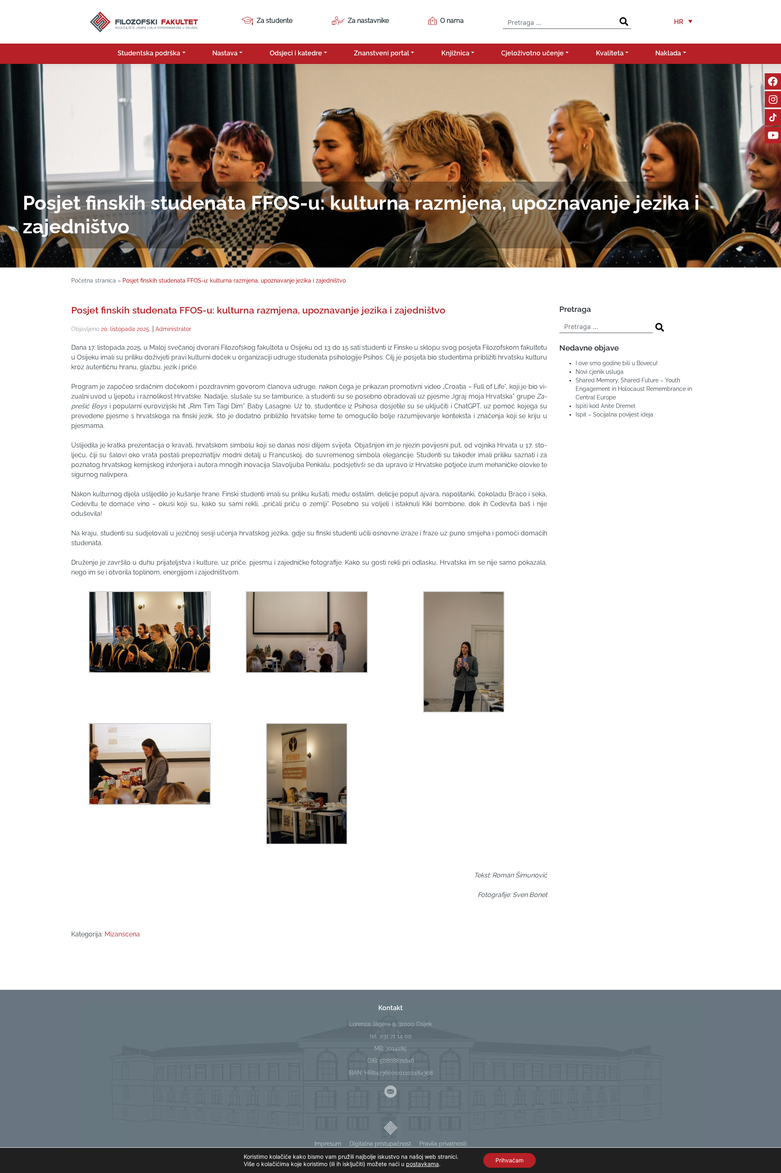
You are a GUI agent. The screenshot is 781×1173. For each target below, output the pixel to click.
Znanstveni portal (381, 53)
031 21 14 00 (396, 1036)
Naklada (668, 53)
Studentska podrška (149, 53)
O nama (452, 20)
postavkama (422, 1163)
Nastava (225, 53)
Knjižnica (455, 53)
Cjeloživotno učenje (532, 53)
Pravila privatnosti (443, 1143)
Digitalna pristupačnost (380, 1143)
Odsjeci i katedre (296, 53)
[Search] (624, 22)
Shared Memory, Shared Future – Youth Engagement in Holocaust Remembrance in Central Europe (634, 389)
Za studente (274, 20)
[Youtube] (773, 135)
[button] (683, 21)
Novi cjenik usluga (600, 371)
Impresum (327, 1143)
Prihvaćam (509, 1160)
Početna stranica (93, 280)
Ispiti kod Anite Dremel (605, 406)
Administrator (173, 329)
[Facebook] (773, 81)
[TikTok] (773, 117)
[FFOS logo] (144, 21)
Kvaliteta (610, 53)
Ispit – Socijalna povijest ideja (614, 414)
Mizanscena (122, 934)
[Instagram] (773, 99)
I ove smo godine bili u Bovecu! (617, 363)
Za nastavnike (368, 20)
